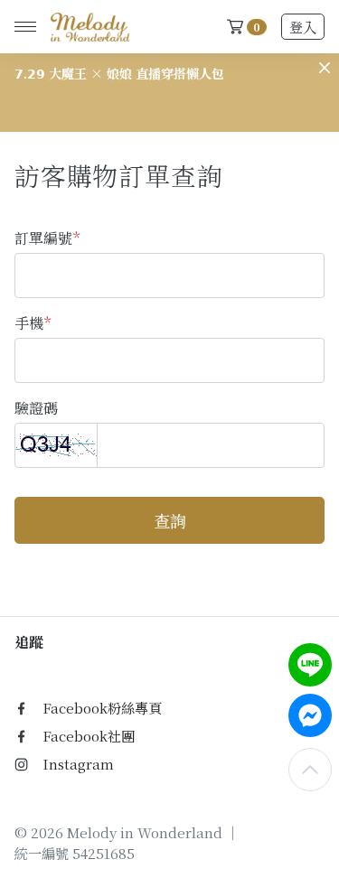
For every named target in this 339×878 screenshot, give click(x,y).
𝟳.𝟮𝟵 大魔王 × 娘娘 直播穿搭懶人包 (119, 73)
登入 (302, 26)
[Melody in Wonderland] (86, 27)
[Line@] (310, 665)
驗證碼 (36, 407)
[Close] (324, 67)
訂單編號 (47, 238)
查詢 (170, 520)
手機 (32, 323)
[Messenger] (310, 715)
